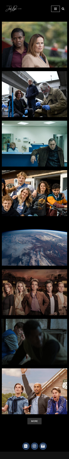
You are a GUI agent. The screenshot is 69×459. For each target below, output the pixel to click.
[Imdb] (26, 446)
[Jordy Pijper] (15, 9)
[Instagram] (34, 446)
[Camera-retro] (43, 446)
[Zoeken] (63, 8)
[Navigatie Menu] (55, 9)
